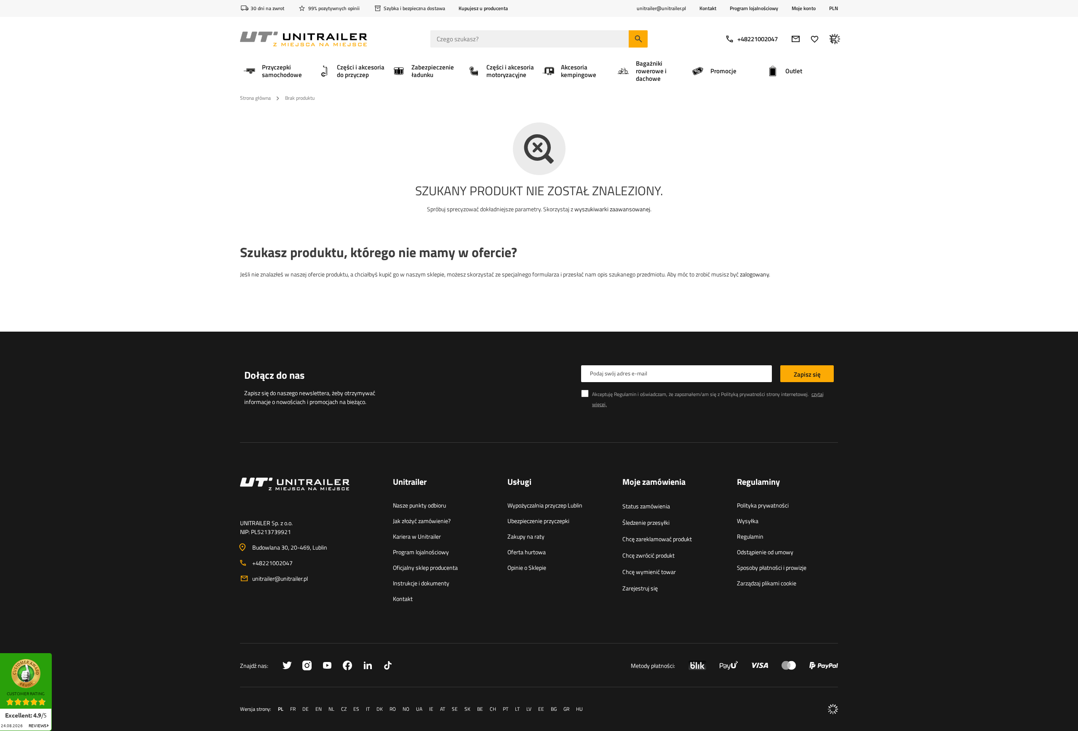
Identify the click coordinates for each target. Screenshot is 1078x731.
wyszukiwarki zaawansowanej (612, 209)
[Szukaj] (638, 39)
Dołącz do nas (274, 375)
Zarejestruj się (640, 588)
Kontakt (707, 8)
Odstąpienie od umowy (765, 552)
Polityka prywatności (763, 505)
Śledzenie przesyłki (646, 522)
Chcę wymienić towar (649, 571)
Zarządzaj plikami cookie (766, 583)
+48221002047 (757, 39)
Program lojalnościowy (754, 8)
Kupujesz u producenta (483, 8)
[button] (56, 656)
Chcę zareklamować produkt (657, 538)
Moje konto (804, 8)
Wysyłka (747, 520)
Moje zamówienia (654, 482)
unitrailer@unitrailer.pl (280, 578)
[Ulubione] (814, 39)
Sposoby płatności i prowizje (771, 567)
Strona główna (255, 98)
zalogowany (754, 274)
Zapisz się (807, 374)
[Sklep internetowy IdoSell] (833, 709)
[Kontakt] (309, 494)
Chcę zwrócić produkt (648, 555)
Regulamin (750, 536)
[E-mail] (795, 39)
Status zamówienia (646, 506)
